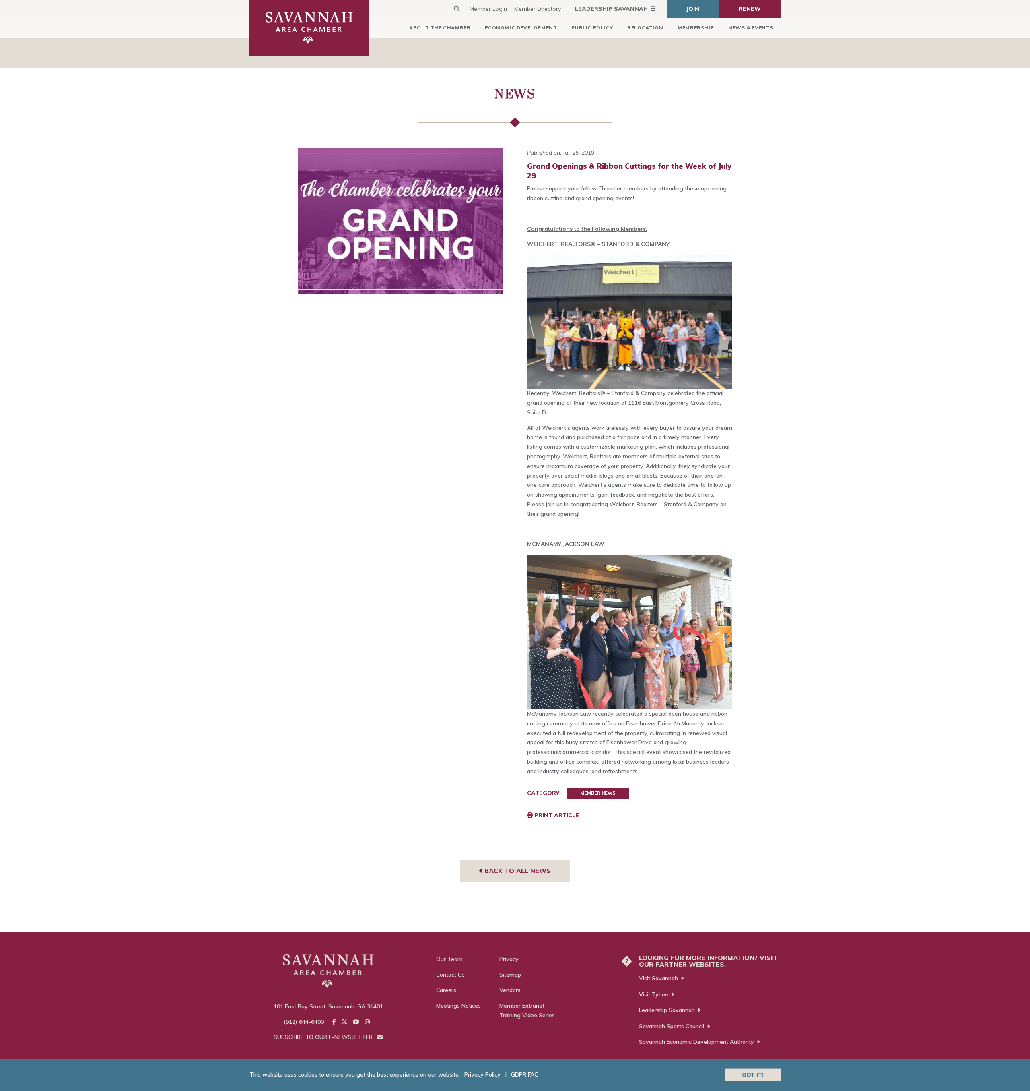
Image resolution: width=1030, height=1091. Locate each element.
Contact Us (450, 974)
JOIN (692, 8)
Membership (696, 28)
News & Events (750, 28)
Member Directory (537, 8)
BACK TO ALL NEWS (516, 871)
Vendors (510, 990)
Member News (598, 793)
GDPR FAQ (525, 1074)
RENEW (750, 8)
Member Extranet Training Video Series (527, 1010)
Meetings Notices (458, 1005)
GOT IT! (753, 1074)
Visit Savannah (658, 978)
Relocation (645, 28)
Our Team (449, 959)
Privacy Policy (482, 1074)
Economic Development (521, 28)
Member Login (488, 8)
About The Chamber (439, 28)
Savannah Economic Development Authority (696, 1041)
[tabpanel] (400, 221)
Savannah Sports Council (671, 1026)
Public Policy (592, 28)
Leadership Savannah (611, 8)
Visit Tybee (653, 994)
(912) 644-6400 (304, 1021)
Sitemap (510, 974)
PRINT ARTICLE (556, 815)
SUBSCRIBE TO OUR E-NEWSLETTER (324, 1037)
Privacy (509, 959)
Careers (446, 990)
